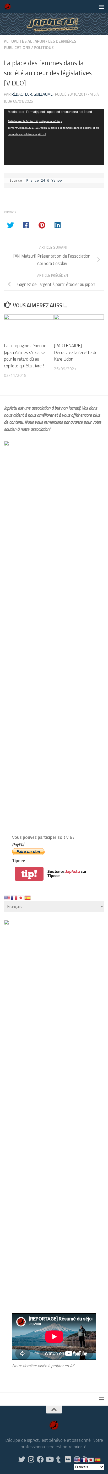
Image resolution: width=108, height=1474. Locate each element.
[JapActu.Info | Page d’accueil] (8, 6)
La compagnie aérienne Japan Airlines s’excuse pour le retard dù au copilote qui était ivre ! (25, 355)
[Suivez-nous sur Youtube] (49, 1459)
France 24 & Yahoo (44, 180)
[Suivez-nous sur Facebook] (40, 1459)
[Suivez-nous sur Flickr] (67, 1459)
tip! (29, 874)
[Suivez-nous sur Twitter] (21, 1459)
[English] (7, 897)
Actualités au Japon (24, 41)
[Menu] (101, 6)
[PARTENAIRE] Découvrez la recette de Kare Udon (76, 352)
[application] (54, 137)
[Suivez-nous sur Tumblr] (58, 1459)
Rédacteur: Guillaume (32, 94)
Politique (44, 47)
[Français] (14, 897)
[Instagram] (31, 1459)
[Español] (27, 897)
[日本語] (21, 897)
